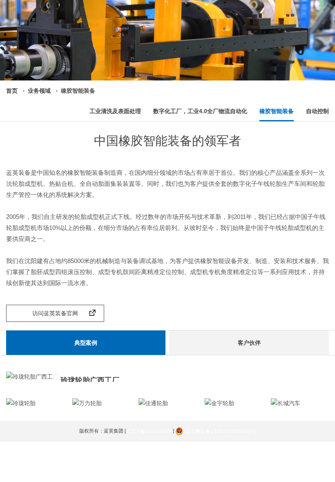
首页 (12, 90)
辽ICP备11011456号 (150, 431)
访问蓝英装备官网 (55, 313)
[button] (315, 404)
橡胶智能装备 (276, 111)
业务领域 (39, 90)
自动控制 (317, 111)
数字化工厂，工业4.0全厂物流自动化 (200, 111)
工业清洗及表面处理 (115, 111)
